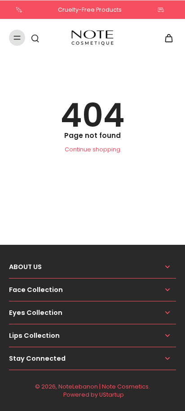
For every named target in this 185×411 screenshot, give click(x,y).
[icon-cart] (166, 38)
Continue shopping (92, 149)
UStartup (111, 394)
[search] (35, 38)
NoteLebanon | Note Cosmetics (103, 386)
